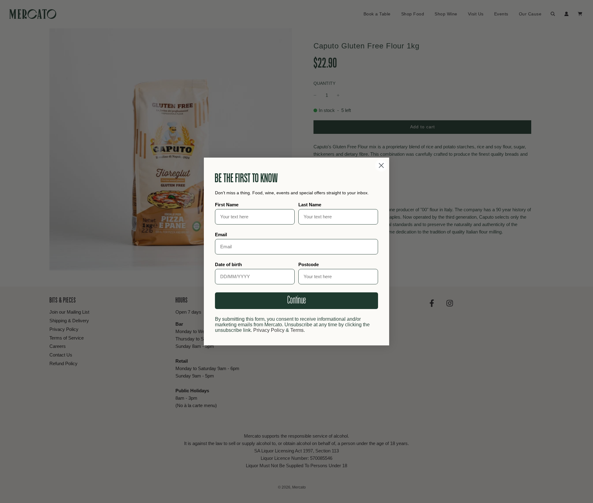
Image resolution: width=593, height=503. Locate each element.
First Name (226, 204)
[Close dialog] (381, 165)
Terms (297, 330)
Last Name (309, 204)
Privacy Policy (268, 330)
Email (221, 234)
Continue (296, 300)
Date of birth (228, 264)
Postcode (308, 264)
